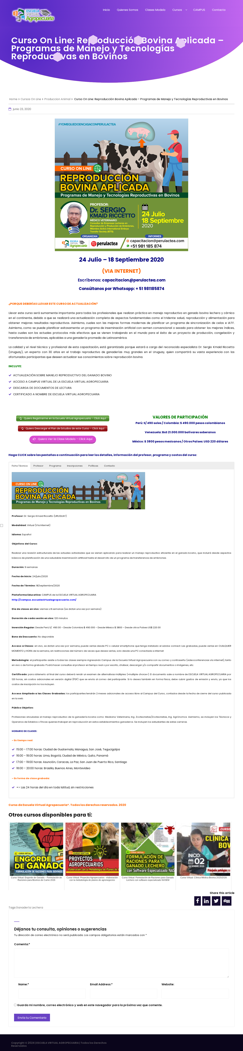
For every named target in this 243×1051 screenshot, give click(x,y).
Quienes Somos (127, 10)
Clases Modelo (155, 10)
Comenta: (22, 944)
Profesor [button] (38, 465)
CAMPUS (199, 10)
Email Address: (101, 984)
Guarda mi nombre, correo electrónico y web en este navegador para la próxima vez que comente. (89, 1005)
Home (13, 99)
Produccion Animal (57, 99)
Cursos (177, 10)
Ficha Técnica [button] (20, 465)
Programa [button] (55, 465)
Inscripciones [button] (75, 465)
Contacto (219, 10)
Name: (23, 984)
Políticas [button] (93, 465)
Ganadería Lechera (29, 907)
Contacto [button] (109, 465)
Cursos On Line (31, 99)
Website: (168, 984)
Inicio (106, 10)
